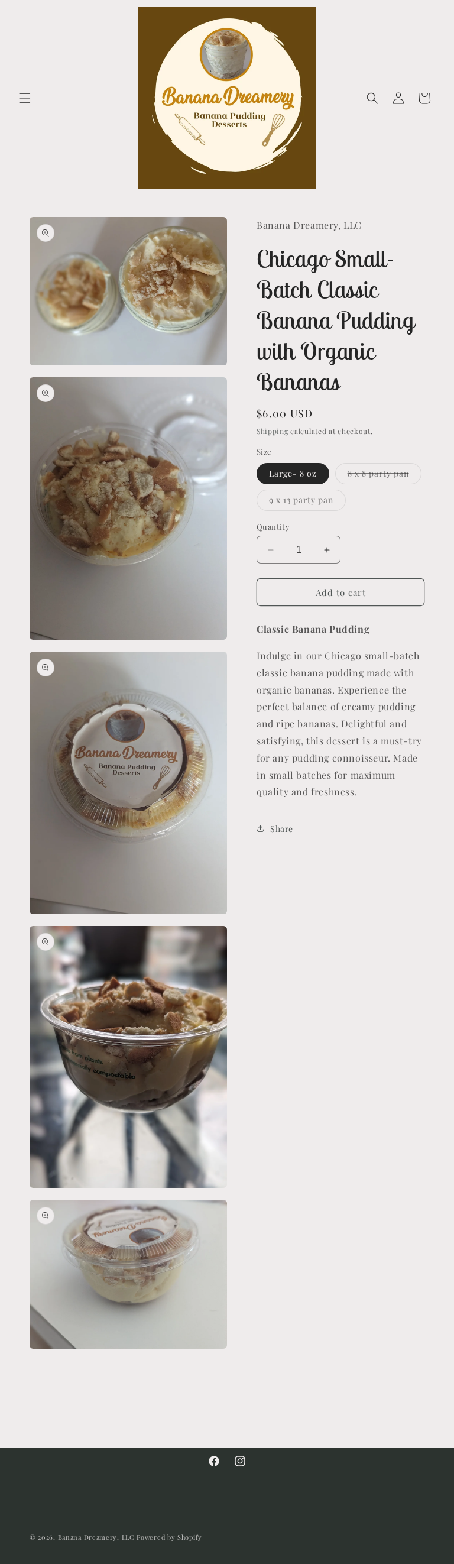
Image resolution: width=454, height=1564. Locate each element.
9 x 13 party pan (307, 502)
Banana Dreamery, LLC (96, 1537)
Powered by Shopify (169, 1537)
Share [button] (281, 828)
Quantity (273, 527)
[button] (25, 98)
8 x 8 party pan (384, 475)
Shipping (272, 431)
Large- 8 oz (293, 473)
